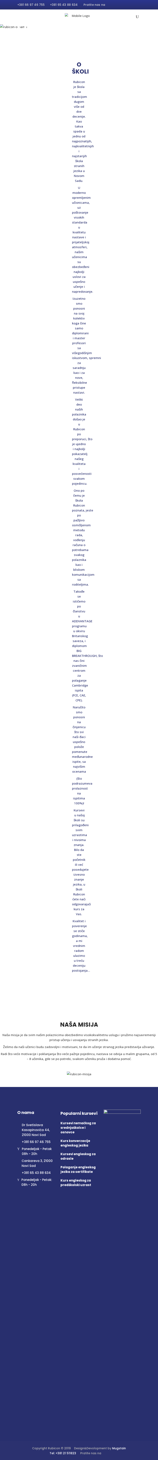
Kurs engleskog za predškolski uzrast (75, 1182)
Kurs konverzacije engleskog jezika (75, 1143)
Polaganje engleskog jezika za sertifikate (78, 1169)
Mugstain (119, 1448)
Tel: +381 (56, 1453)
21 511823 (69, 1453)
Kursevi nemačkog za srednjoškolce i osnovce (78, 1127)
